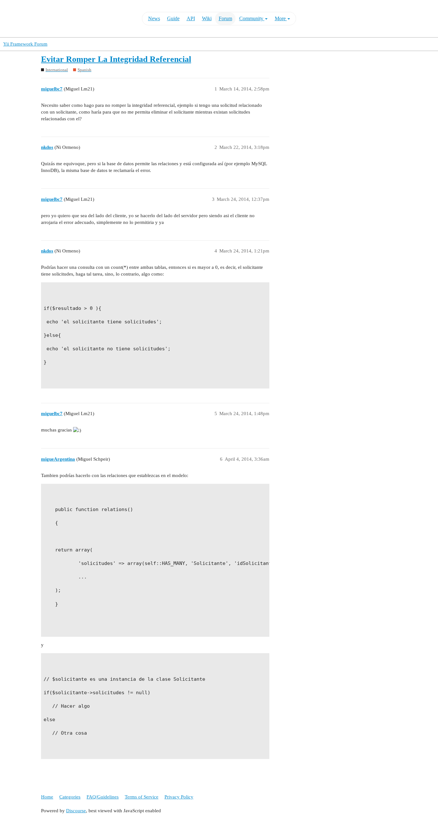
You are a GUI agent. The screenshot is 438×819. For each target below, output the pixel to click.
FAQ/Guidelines (103, 796)
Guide (173, 18)
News (154, 18)
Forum (225, 18)
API (191, 18)
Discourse (76, 810)
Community (252, 18)
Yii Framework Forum (25, 44)
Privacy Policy (178, 796)
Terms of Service (141, 796)
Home (47, 796)
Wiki (207, 18)
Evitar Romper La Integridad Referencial (116, 59)
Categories (69, 796)
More (281, 18)
